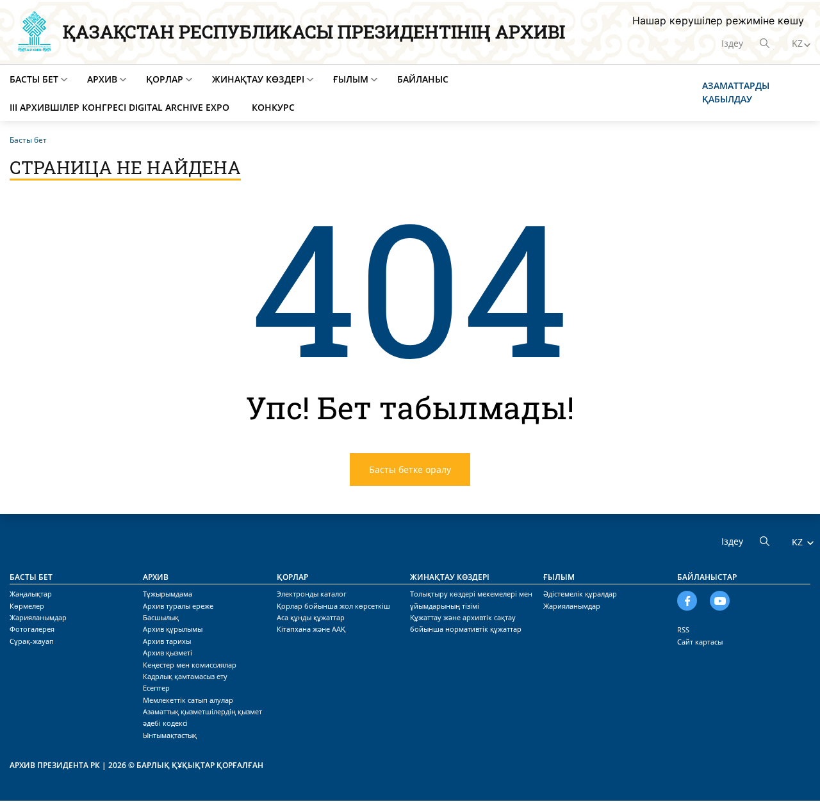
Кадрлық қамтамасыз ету (185, 676)
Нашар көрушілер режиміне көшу (718, 20)
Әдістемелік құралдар (580, 593)
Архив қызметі (167, 652)
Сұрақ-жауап (32, 641)
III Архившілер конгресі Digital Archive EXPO (119, 107)
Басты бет (34, 79)
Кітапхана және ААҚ (311, 629)
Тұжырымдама (167, 593)
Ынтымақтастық (170, 735)
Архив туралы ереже (178, 606)
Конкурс (273, 107)
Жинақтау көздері (258, 79)
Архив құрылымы (172, 629)
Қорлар (164, 79)
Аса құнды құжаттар (311, 617)
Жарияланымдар (38, 617)
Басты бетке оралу (410, 469)
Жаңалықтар (31, 593)
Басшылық (161, 617)
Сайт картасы (700, 641)
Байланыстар (707, 577)
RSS (683, 629)
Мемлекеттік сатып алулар (188, 700)
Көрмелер (27, 606)
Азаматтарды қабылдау (735, 92)
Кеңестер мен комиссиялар (189, 665)
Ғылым (350, 79)
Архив (102, 79)
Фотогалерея (32, 629)
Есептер (156, 688)
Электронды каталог (312, 593)
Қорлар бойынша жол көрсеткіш (333, 606)
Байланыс (422, 79)
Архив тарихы (167, 641)
